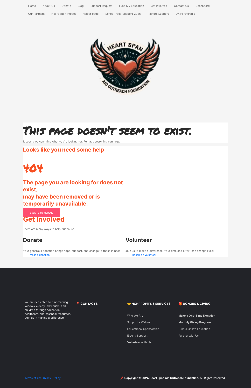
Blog (81, 6)
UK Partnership (185, 13)
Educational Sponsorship (143, 329)
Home (32, 6)
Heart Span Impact (63, 13)
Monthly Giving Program (194, 322)
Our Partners (36, 13)
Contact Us (181, 6)
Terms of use (33, 378)
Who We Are (135, 315)
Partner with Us (188, 335)
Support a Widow (138, 322)
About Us (49, 6)
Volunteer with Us (139, 342)
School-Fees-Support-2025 (123, 13)
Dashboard (203, 6)
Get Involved (159, 6)
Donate (66, 6)
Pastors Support (158, 13)
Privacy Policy (51, 378)
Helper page (91, 13)
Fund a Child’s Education (194, 329)
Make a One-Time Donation (196, 315)
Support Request (101, 6)
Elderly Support (137, 335)
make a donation (40, 254)
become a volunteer (144, 254)
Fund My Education (131, 6)
